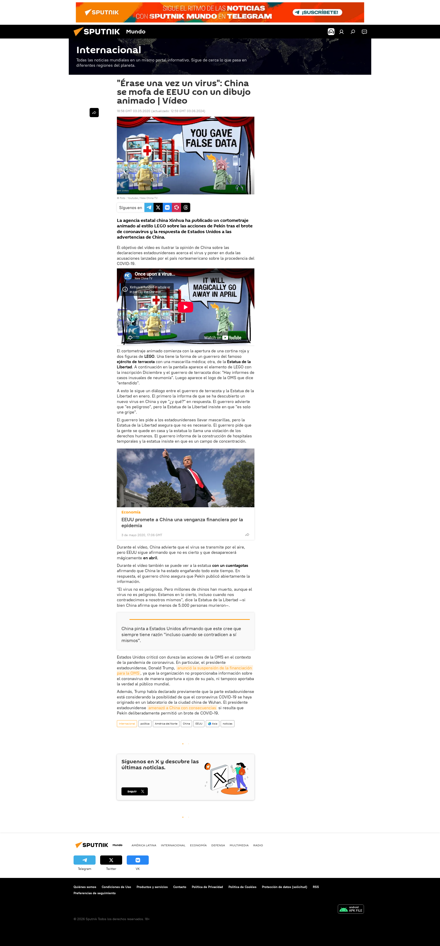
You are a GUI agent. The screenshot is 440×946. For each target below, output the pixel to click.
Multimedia (239, 845)
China (186, 723)
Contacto (179, 887)
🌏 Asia (212, 723)
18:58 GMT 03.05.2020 (133, 111)
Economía (130, 512)
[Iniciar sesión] (341, 31)
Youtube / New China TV (142, 198)
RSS (316, 887)
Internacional (127, 723)
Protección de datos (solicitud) (284, 887)
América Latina (144, 845)
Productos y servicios (152, 887)
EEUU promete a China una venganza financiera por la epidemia (182, 522)
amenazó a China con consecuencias (182, 707)
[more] (247, 534)
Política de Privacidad (207, 887)
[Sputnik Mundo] (98, 37)
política (144, 723)
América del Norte (166, 723)
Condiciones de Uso (116, 887)
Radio (258, 845)
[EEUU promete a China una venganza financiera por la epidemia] (185, 478)
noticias (227, 723)
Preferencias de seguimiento (95, 893)
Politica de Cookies (242, 887)
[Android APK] (350, 910)
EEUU (198, 723)
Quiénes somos (85, 887)
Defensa (218, 845)
